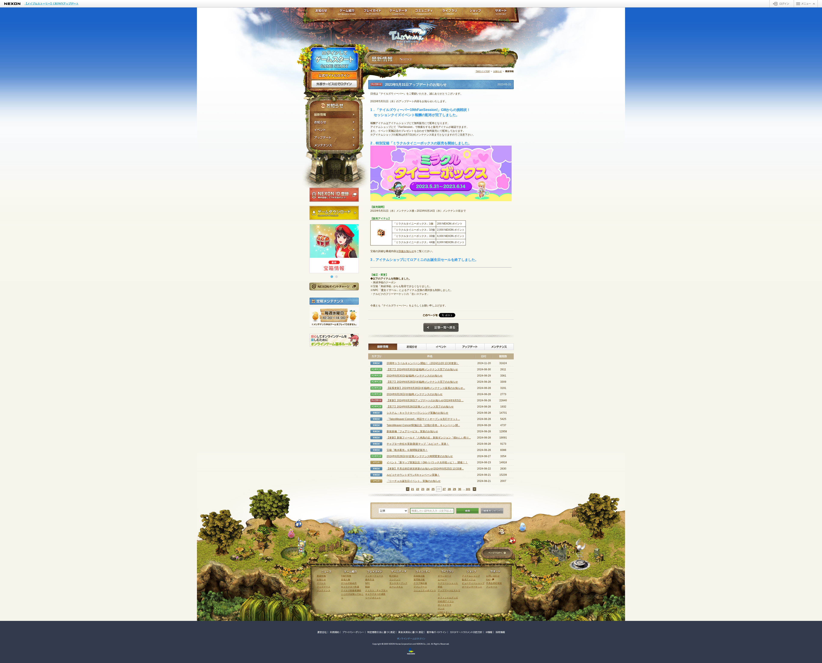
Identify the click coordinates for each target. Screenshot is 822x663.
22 (417, 489)
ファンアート (420, 587)
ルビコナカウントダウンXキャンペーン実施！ (413, 474)
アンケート (491, 587)
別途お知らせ (406, 251)
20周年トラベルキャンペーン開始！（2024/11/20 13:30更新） (423, 363)
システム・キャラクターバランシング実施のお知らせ (417, 412)
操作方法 (369, 579)
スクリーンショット (448, 583)
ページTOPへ (497, 553)
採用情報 (500, 632)
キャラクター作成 (350, 587)
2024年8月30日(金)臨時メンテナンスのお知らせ (414, 375)
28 (449, 489)
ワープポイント (373, 598)
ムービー (442, 579)
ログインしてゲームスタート (334, 59)
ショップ (475, 13)
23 (422, 489)
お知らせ (334, 122)
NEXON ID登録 (334, 195)
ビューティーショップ (473, 583)
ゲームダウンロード (334, 213)
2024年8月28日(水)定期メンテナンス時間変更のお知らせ (420, 456)
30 (459, 489)
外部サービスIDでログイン (334, 84)
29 (454, 489)
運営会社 (322, 632)
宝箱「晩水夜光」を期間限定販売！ (407, 450)
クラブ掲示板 (420, 583)
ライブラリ (449, 13)
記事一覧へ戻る (441, 327)
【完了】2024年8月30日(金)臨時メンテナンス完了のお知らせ (422, 369)
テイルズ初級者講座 (351, 590)
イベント (334, 130)
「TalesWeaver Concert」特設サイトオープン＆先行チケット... (423, 419)
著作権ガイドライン (437, 632)
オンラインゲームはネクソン (411, 638)
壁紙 (440, 587)
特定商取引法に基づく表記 (381, 632)
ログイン (782, 3)
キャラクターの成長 (375, 594)
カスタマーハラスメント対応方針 (466, 632)
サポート (501, 13)
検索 (467, 511)
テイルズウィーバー (413, 32)
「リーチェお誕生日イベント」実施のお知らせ (414, 481)
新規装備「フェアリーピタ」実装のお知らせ (412, 431)
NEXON (12, 3)
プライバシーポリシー (353, 632)
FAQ (488, 579)
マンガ (441, 608)
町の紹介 (393, 576)
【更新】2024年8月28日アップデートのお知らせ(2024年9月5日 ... (425, 400)
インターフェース (374, 576)
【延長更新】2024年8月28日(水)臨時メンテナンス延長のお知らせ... (426, 388)
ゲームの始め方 (349, 583)
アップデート (334, 138)
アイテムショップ (471, 576)
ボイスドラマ (444, 605)
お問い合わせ (493, 576)
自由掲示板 (419, 576)
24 (427, 489)
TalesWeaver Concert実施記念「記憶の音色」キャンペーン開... (423, 425)
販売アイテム (468, 579)
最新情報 (334, 114)
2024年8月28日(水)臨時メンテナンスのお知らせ (414, 394)
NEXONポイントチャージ (334, 286)
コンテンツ (395, 579)
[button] (332, 276)
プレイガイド (372, 13)
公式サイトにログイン (334, 76)
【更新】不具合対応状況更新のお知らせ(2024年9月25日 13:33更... (425, 468)
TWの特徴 (346, 576)
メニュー (806, 3)
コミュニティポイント (425, 590)
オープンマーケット (472, 587)
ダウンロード (444, 576)
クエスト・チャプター (376, 590)
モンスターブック (398, 583)
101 (468, 489)
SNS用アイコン (446, 601)
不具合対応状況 (494, 583)
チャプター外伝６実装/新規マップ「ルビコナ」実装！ (418, 443)
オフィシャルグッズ (448, 598)
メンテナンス (334, 146)
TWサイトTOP (483, 71)
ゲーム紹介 (347, 13)
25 (433, 489)
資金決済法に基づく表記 (410, 632)
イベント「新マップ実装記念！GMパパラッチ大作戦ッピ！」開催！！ (427, 462)
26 (438, 489)
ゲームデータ (398, 13)
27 (444, 489)
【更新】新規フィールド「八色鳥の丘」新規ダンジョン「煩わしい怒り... (429, 437)
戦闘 (367, 587)
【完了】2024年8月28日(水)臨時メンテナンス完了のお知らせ (422, 381)
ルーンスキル (396, 587)
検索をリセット (492, 511)
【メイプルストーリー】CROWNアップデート (52, 3)
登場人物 (345, 579)
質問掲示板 (419, 579)
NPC (367, 583)
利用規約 (334, 632)
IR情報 (489, 632)
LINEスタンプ (445, 612)
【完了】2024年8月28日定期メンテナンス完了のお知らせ (420, 406)
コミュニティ (424, 13)
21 (412, 489)
